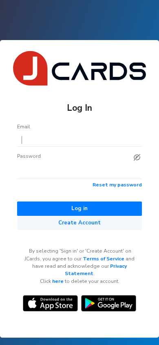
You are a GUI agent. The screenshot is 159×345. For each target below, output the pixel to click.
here (58, 281)
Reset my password (117, 184)
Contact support (93, 325)
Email (23, 126)
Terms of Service (103, 258)
